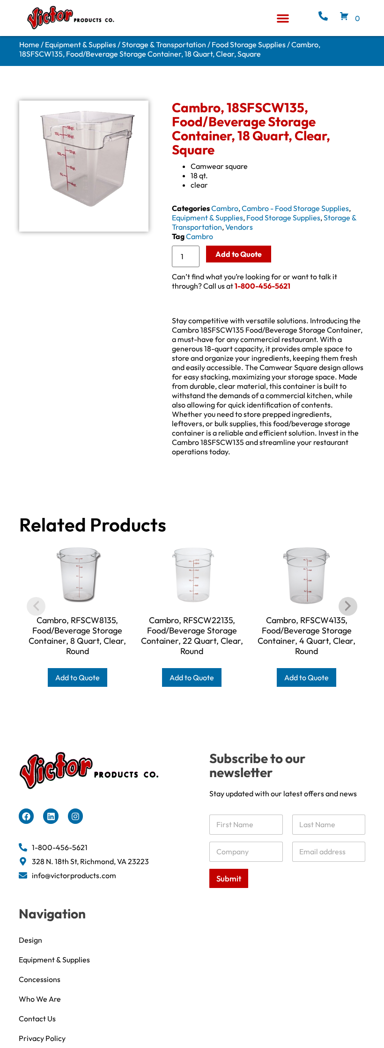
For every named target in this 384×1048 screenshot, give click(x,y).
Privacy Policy (42, 1038)
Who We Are (40, 999)
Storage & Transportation (164, 44)
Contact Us (37, 1018)
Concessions (39, 979)
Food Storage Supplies (249, 44)
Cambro (224, 208)
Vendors (239, 227)
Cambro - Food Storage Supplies (295, 208)
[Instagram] (75, 815)
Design (30, 940)
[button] (283, 18)
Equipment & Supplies (80, 44)
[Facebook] (26, 815)
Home (29, 44)
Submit (228, 878)
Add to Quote (238, 254)
